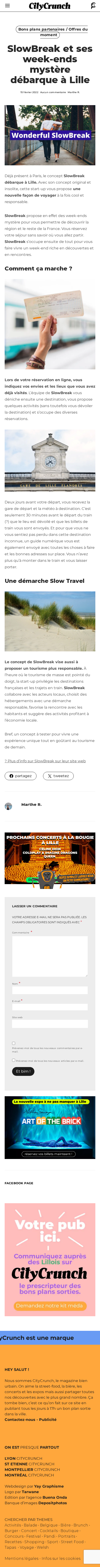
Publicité (48, 1419)
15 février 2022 (29, 92)
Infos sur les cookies (61, 1558)
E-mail (17, 1001)
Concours (14, 1536)
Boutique (69, 1531)
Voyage (27, 1547)
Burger (11, 1531)
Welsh (43, 1547)
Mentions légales (21, 1558)
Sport (52, 1542)
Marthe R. (74, 92)
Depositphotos (52, 1503)
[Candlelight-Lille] (50, 858)
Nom (16, 983)
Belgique (49, 1525)
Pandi (49, 1536)
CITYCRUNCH (23, 1458)
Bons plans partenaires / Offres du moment (53, 32)
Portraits (66, 1536)
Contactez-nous (20, 1419)
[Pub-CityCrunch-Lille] (50, 1259)
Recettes (13, 1542)
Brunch (80, 1525)
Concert (29, 1531)
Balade (30, 1525)
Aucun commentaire (53, 92)
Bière (65, 1525)
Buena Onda (55, 1497)
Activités (13, 1525)
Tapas (10, 1547)
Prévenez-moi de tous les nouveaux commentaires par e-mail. (47, 1050)
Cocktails (49, 1531)
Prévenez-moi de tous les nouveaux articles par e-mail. (50, 1060)
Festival (33, 1536)
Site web (17, 1017)
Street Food (72, 1542)
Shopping (34, 1542)
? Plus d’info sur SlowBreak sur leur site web (45, 761)
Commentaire (21, 932)
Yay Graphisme (49, 1486)
